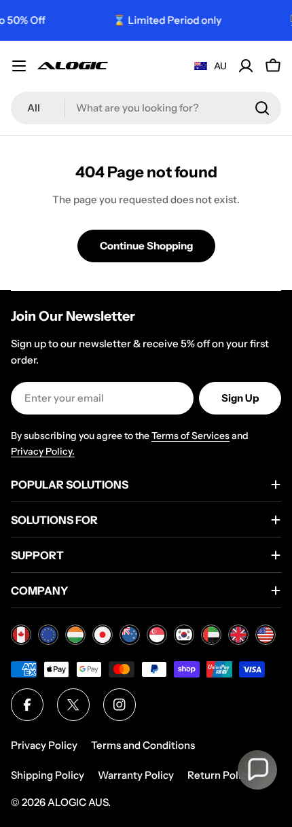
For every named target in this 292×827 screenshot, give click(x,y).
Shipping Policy (47, 775)
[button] (257, 770)
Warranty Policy (136, 775)
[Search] (262, 108)
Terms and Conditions (143, 745)
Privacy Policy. (43, 451)
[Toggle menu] (19, 66)
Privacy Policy (44, 745)
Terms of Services (190, 435)
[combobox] (146, 108)
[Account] (246, 66)
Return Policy (219, 775)
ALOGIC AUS (78, 802)
